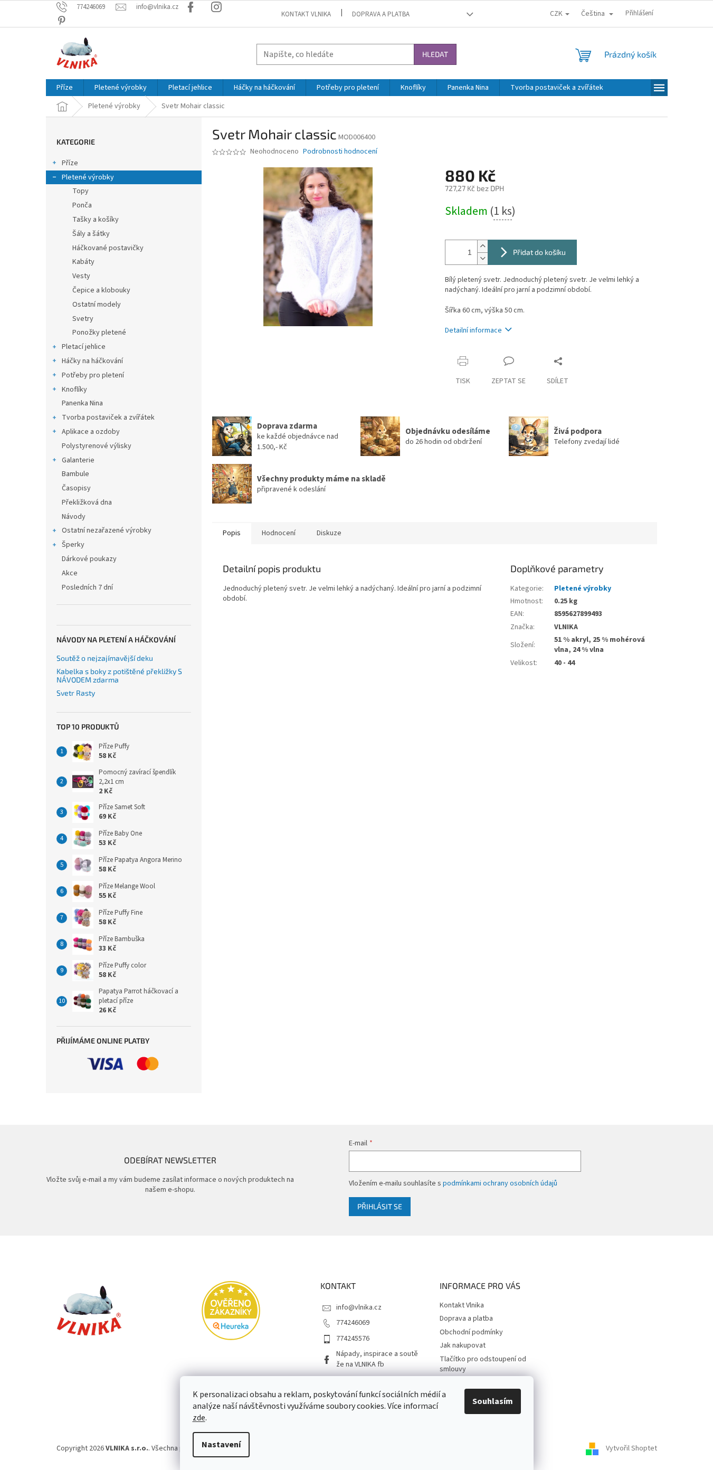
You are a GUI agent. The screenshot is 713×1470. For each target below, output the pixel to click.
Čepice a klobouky (101, 290)
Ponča (82, 205)
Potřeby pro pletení (93, 375)
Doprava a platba (381, 14)
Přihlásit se (379, 1206)
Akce (70, 573)
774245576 (352, 1338)
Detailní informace (473, 330)
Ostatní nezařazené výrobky (106, 530)
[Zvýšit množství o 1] (482, 246)
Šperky (73, 544)
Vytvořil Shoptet (631, 1448)
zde (199, 1418)
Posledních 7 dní (87, 587)
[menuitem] (64, 87)
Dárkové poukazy (89, 559)
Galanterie (78, 460)
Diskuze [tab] (329, 533)
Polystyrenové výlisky (96, 446)
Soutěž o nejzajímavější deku (104, 658)
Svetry (82, 319)
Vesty (81, 276)
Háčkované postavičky (108, 248)
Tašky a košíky (95, 219)
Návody (73, 516)
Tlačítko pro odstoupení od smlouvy (483, 1364)
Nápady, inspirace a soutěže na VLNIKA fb (377, 1359)
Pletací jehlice (84, 347)
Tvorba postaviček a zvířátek (108, 417)
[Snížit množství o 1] (482, 258)
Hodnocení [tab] (279, 533)
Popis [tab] (232, 533)
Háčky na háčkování (92, 361)
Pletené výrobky (88, 177)
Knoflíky (74, 389)
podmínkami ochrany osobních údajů (500, 1183)
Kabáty (83, 262)
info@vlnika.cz (359, 1307)
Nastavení (221, 1444)
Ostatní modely (96, 304)
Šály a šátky (91, 234)
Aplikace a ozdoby (91, 431)
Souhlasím (492, 1401)
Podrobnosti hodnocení (340, 152)
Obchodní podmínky (471, 1332)
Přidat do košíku (539, 252)
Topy (80, 191)
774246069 (352, 1322)
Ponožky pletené (99, 332)
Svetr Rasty (75, 693)
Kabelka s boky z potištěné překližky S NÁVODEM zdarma (119, 675)
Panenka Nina (82, 403)
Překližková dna (87, 502)
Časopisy (76, 488)
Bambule (75, 474)
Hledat (435, 54)
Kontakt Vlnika (306, 14)
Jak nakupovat (463, 1345)
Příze (70, 163)
